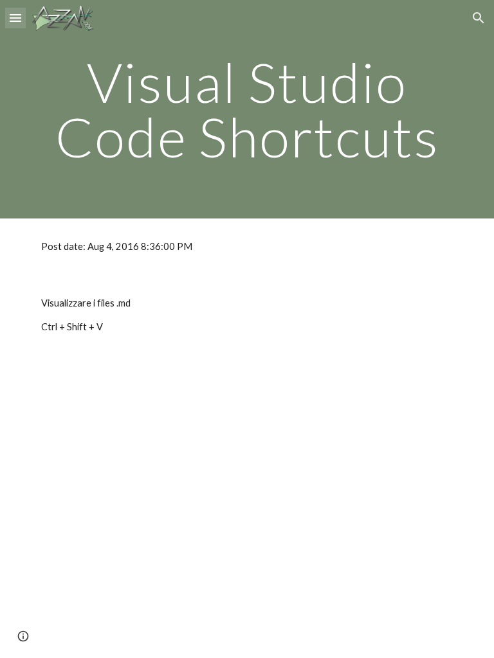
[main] (246, 109)
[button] (15, 17)
